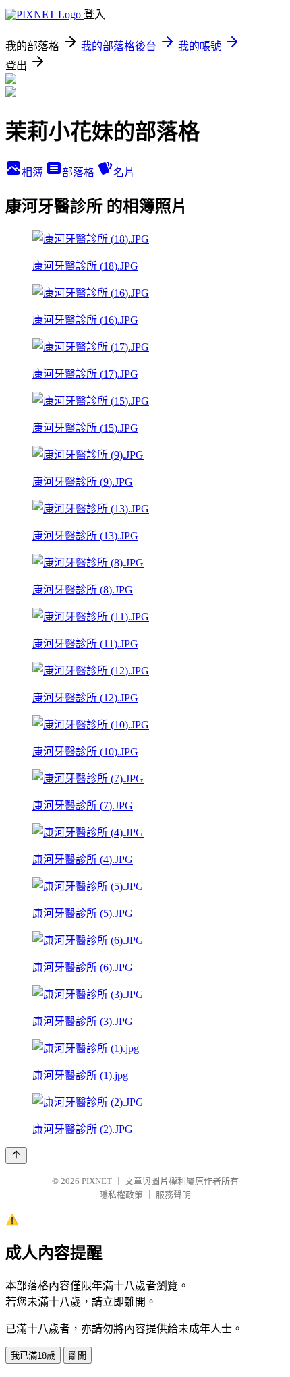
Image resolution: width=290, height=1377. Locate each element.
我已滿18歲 (33, 1356)
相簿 (34, 172)
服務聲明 (173, 1195)
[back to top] (16, 1155)
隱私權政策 (121, 1195)
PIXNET (97, 1181)
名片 (124, 172)
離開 (77, 1356)
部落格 (79, 172)
